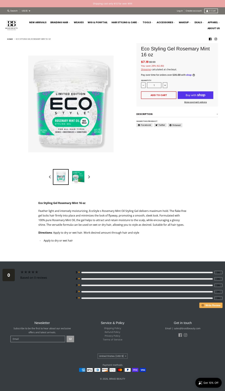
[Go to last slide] (50, 177)
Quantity (146, 80)
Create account (194, 10)
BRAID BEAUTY (117, 378)
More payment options (195, 102)
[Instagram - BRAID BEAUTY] (216, 39)
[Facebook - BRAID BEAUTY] (210, 39)
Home (10, 39)
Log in (180, 10)
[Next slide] (88, 177)
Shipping (146, 69)
